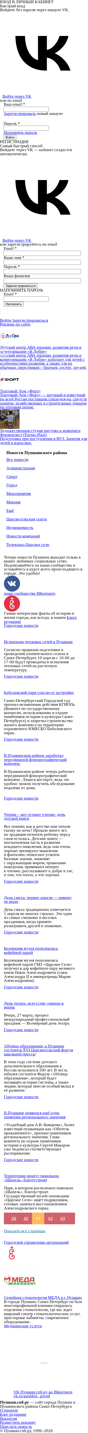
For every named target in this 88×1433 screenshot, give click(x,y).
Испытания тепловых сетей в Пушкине (38, 641)
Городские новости (21, 625)
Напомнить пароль (20, 132)
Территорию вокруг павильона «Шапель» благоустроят (31, 1178)
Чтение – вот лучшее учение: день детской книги (34, 816)
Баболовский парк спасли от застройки (39, 692)
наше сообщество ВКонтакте (29, 593)
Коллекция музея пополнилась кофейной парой (31, 950)
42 (50, 1218)
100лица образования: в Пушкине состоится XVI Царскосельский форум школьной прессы (38, 1050)
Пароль (12, 123)
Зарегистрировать (20, 113)
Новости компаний (23, 536)
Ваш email (14, 104)
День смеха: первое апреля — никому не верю (38, 899)
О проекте (9, 1410)
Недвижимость (19, 527)
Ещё (10, 510)
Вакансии (8, 1418)
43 (62, 1218)
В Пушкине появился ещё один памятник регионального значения (35, 1115)
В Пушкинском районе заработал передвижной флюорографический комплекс (35, 759)
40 (25, 1218)
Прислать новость (16, 1426)
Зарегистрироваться (30, 320)
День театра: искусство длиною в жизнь (34, 1005)
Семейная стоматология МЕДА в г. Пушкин (43, 1297)
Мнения (13, 502)
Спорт (11, 476)
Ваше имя (14, 257)
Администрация (20, 468)
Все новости (17, 459)
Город (11, 485)
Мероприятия (18, 493)
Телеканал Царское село (27, 544)
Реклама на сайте (15, 324)
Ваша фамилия (17, 276)
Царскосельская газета (26, 519)
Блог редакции (13, 1414)
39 (13, 1218)
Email (10, 248)
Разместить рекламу (18, 1422)
